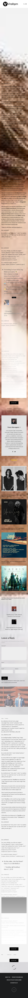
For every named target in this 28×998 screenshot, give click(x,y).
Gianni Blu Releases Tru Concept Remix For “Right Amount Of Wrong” (14, 627)
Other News (10, 559)
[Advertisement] (14, 243)
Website (16, 668)
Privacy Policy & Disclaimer (14, 979)
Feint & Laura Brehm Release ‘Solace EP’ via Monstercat (17, 305)
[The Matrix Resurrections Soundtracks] (14, 578)
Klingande (10, 408)
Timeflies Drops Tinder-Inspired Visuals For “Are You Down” (14, 614)
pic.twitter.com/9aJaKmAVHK (13, 293)
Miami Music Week (17, 408)
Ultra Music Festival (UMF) (14, 59)
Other (21, 298)
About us (7, 977)
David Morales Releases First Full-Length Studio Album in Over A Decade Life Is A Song (12, 529)
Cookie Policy (14, 982)
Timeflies (9, 954)
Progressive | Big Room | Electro (15, 301)
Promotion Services (17, 977)
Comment (3, 645)
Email (2, 668)
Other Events (4, 559)
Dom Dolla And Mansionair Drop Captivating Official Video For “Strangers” (13, 495)
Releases (12, 302)
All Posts (3, 59)
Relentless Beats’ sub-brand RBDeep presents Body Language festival (13, 562)
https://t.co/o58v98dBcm (12, 863)
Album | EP (12, 298)
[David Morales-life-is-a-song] (14, 511)
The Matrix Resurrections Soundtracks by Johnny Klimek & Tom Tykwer (13, 598)
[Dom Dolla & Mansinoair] (14, 478)
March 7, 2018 (8, 869)
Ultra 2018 (10, 411)
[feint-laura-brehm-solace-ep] (6, 302)
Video (14, 493)
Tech (6, 594)
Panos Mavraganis (13, 427)
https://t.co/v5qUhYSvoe (12, 276)
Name (2, 662)
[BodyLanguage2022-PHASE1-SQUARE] (14, 545)
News (7, 59)
